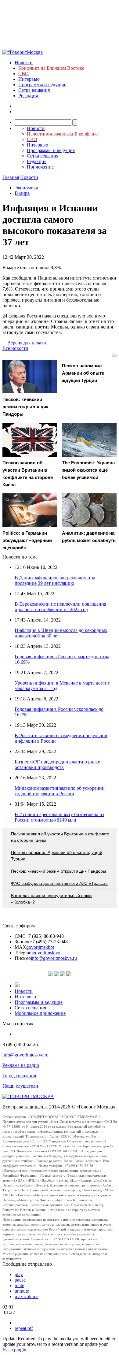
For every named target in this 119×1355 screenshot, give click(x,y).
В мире (22, 193)
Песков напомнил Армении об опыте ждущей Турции (56, 855)
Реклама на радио (20, 1065)
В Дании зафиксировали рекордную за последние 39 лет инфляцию (55, 580)
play (19, 1274)
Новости (24, 62)
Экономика (26, 187)
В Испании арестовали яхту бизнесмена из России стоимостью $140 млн (59, 817)
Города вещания (19, 1075)
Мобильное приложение (40, 1013)
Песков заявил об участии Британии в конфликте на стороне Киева (60, 837)
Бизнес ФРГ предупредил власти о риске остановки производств (57, 764)
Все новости (15, 348)
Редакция (28, 95)
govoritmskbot (40, 947)
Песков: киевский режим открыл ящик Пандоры (58, 871)
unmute (22, 1291)
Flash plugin (14, 1349)
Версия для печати (26, 342)
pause (20, 1280)
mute (19, 1285)
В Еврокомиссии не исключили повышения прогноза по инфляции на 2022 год (60, 606)
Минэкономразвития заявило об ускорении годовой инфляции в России (60, 790)
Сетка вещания (34, 90)
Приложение (40, 166)
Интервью (29, 79)
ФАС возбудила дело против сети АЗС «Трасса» (59, 883)
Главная (10, 177)
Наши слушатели (20, 1086)
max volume (26, 1296)
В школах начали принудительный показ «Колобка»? (51, 898)
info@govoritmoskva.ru (54, 958)
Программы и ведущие (42, 84)
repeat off (24, 1328)
